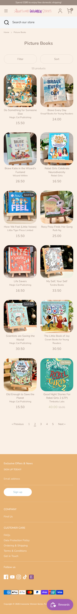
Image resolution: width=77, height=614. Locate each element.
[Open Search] (6, 22)
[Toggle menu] (6, 11)
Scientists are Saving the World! (20, 337)
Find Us (8, 516)
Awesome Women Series (31, 604)
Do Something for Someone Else (20, 112)
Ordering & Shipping (16, 545)
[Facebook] (6, 577)
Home (6, 32)
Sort (56, 59)
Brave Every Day (56, 110)
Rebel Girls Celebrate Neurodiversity (57, 170)
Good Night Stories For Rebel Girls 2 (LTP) (56, 396)
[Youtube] (12, 577)
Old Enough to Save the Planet (20, 396)
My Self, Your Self (56, 281)
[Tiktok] (25, 577)
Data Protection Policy (17, 540)
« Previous (18, 424)
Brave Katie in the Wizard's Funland (20, 170)
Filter (20, 59)
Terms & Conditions (15, 551)
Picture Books (20, 32)
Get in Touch (11, 556)
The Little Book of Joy (57, 336)
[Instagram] (18, 577)
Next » (61, 424)
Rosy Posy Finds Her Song (57, 227)
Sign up (17, 492)
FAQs (7, 535)
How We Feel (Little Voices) (20, 227)
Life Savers (20, 281)
